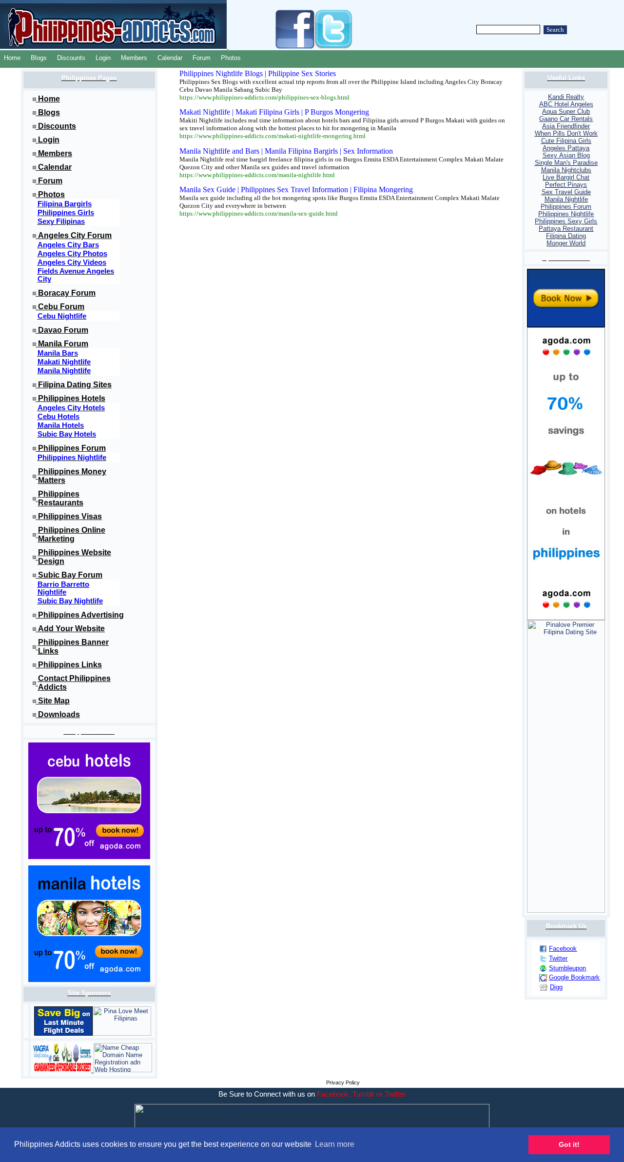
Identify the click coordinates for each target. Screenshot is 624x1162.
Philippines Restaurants (60, 498)
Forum (202, 57)
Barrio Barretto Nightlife (63, 588)
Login (103, 57)
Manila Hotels (61, 425)
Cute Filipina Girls (566, 140)
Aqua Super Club (566, 111)
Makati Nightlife (64, 362)
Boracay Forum (67, 293)
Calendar (169, 57)
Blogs (39, 57)
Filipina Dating (566, 236)
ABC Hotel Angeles (566, 104)
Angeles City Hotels (71, 408)
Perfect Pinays (566, 184)
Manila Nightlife (64, 371)
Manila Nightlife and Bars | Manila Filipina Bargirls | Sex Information (286, 151)
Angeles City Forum (75, 235)
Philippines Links (70, 665)
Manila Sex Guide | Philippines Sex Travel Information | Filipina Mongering (296, 189)
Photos (231, 57)
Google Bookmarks (576, 977)
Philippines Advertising (81, 615)
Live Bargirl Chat (566, 177)
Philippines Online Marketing (71, 534)
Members (134, 57)
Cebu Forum (61, 306)
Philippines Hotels (71, 398)
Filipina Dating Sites (75, 385)
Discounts (71, 57)
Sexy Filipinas (61, 221)
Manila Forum (63, 344)
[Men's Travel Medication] (63, 1070)
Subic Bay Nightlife (70, 601)
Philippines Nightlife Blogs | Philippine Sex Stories (257, 73)
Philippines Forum (72, 448)
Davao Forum (63, 330)
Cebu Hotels (58, 417)
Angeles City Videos (72, 262)
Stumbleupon (567, 968)
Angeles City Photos (72, 254)
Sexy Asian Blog (566, 155)
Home (12, 57)
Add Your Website (71, 628)
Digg (556, 987)
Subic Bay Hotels (67, 434)
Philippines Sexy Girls (566, 221)
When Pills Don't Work (566, 133)
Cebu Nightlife (62, 316)
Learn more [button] (334, 1144)
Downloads (59, 714)
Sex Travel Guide (566, 192)
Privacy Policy (343, 1082)
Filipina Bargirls (65, 204)
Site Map (54, 701)
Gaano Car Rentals (566, 118)
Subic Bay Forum (70, 575)
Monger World (565, 243)
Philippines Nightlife (72, 457)
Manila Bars (58, 353)
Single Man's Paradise (566, 162)
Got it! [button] (569, 1144)
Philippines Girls (66, 213)
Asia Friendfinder (566, 126)
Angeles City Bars (68, 245)
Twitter (558, 958)
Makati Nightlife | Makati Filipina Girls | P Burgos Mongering (274, 112)
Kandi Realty (566, 96)
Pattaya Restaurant (566, 228)
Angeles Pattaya (566, 148)
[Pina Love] (122, 1033)
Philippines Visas (70, 516)
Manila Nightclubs (566, 170)
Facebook (563, 948)
